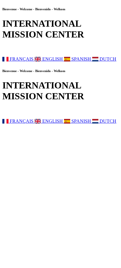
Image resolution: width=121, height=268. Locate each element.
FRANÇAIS (22, 59)
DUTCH (107, 59)
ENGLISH (52, 59)
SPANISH (81, 59)
